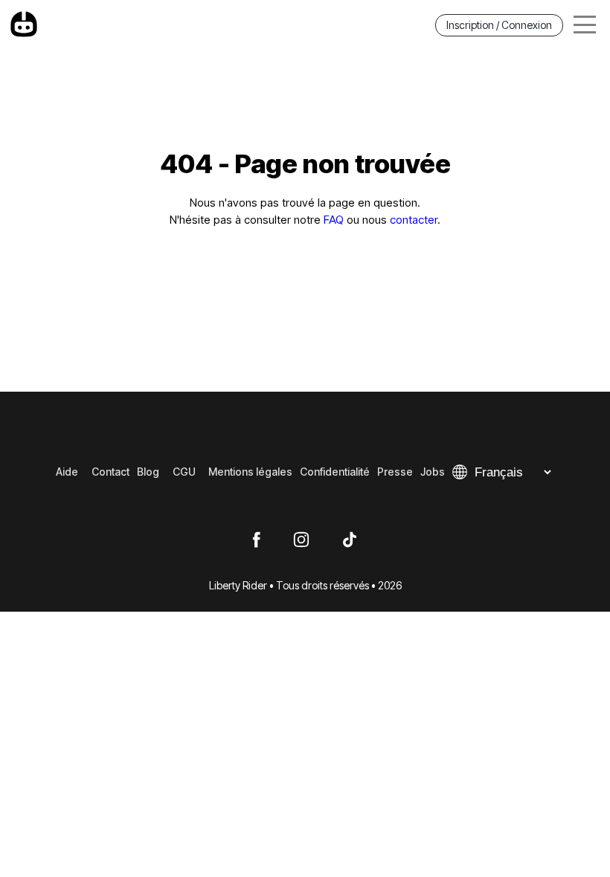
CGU (184, 471)
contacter (413, 220)
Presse (395, 471)
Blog (148, 471)
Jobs (432, 471)
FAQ (334, 220)
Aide (67, 471)
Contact (110, 471)
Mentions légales (250, 471)
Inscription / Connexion (499, 25)
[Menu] (585, 25)
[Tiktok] (349, 540)
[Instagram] (301, 540)
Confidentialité (335, 471)
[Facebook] (256, 540)
